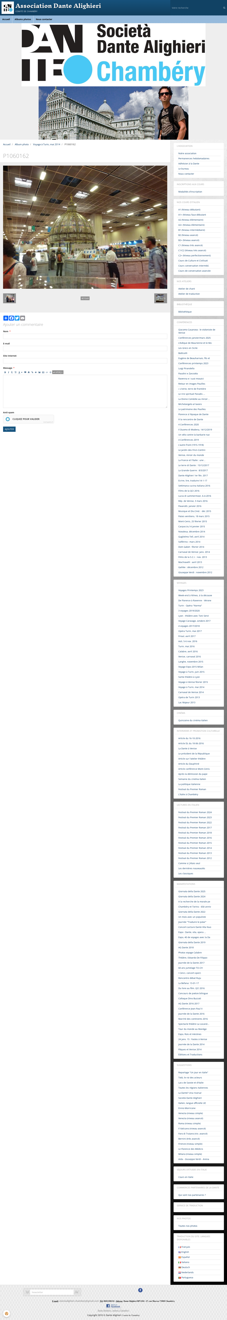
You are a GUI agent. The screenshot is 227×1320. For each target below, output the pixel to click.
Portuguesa (187, 1277)
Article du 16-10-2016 (189, 738)
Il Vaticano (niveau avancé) (192, 1128)
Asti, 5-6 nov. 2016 (187, 641)
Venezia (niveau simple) (190, 1113)
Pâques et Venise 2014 (190, 1049)
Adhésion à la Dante (188, 163)
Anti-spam (8, 412)
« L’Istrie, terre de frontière (192, 388)
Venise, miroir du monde (191, 455)
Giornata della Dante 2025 (191, 891)
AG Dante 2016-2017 (188, 1003)
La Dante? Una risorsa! (190, 1092)
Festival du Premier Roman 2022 (195, 822)
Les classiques (185, 873)
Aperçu (59, 372)
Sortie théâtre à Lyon (189, 676)
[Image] (39, 372)
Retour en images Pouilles (191, 383)
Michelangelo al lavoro (190, 404)
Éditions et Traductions (190, 1054)
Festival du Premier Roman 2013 (195, 853)
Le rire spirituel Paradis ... (191, 393)
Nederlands (187, 1272)
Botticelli (182, 353)
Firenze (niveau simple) (190, 1143)
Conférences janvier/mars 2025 (194, 337)
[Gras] (5, 372)
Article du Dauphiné (188, 763)
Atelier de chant (186, 288)
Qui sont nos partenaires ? (192, 1194)
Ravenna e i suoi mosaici (191, 378)
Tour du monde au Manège (192, 1029)
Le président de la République (194, 753)
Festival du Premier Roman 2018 (195, 832)
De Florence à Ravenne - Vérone (194, 600)
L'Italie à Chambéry (188, 794)
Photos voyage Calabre (190, 952)
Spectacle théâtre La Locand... (193, 1023)
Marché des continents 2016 (193, 1018)
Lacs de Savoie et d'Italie (191, 1082)
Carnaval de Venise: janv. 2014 (194, 551)
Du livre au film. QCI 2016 (191, 988)
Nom (5, 331)
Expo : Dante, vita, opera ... (192, 932)
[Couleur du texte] (20, 372)
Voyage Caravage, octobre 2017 (194, 620)
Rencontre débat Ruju (189, 978)
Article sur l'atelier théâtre (192, 758)
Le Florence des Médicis (190, 1148)
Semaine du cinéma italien (192, 779)
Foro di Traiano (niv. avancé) (192, 1133)
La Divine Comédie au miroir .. (194, 399)
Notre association (187, 153)
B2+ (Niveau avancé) (188, 240)
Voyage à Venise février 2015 (193, 682)
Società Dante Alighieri (190, 1097)
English (185, 1251)
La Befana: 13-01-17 (188, 983)
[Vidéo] (43, 372)
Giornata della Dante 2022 (191, 911)
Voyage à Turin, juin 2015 (191, 671)
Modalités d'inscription (190, 191)
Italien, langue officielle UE (192, 1103)
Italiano (185, 1262)
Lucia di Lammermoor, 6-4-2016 (194, 495)
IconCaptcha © (48, 422)
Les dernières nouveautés (191, 868)
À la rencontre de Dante (190, 419)
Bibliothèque (185, 311)
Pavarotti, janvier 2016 (189, 506)
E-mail (6, 343)
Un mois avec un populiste (192, 916)
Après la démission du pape (192, 773)
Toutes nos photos (187, 1225)
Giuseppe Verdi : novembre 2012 (195, 572)
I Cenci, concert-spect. (189, 972)
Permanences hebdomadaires (193, 158)
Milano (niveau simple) (190, 1154)
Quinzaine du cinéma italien (193, 720)
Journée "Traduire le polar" (192, 921)
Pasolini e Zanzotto (188, 373)
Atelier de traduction (189, 293)
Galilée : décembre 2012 (190, 567)
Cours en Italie (185, 1177)
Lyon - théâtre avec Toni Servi (193, 615)
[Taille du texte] (15, 372)
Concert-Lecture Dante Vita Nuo (194, 927)
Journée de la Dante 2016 (191, 1013)
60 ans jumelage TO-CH (190, 967)
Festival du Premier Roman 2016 (195, 837)
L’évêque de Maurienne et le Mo (195, 342)
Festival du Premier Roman (192, 789)
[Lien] (32, 372)
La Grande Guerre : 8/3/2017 (193, 470)
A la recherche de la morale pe (194, 901)
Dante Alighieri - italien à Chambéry (113, 1310)
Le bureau (183, 168)
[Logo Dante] (113, 54)
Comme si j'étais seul (189, 863)
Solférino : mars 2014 (189, 541)
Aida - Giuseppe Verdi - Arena (193, 1159)
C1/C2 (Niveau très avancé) (192, 250)
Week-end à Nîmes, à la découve (195, 595)
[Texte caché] (36, 372)
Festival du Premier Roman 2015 (195, 842)
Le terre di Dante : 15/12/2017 (193, 465)
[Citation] (25, 372)
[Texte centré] (29, 372)
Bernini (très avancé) (189, 1138)
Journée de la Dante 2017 (191, 962)
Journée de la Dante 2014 (191, 1044)
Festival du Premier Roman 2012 (195, 858)
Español (185, 1257)
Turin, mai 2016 (186, 646)
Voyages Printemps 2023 (191, 590)
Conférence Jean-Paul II (190, 1008)
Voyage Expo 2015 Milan (190, 666)
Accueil (6, 19)
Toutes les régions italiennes (193, 1087)
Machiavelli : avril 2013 (190, 562)
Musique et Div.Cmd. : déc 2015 (194, 511)
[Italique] (8, 372)
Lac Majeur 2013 (186, 702)
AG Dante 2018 (186, 947)
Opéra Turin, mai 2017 (190, 631)
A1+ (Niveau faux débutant (192, 214)
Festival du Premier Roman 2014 (195, 847)
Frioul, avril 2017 (186, 636)
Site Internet (10, 355)
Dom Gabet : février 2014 (191, 546)
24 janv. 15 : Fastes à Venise (192, 1039)
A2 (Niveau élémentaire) (190, 219)
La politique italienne (189, 784)
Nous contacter (44, 19)
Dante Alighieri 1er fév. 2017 (193, 475)
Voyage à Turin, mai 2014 (46, 144)
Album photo (22, 144)
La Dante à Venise (187, 748)
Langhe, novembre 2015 (190, 661)
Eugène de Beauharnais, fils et (194, 358)
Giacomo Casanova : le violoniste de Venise (196, 331)
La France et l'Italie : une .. (191, 460)
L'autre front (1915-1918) (191, 444)
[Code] (47, 372)
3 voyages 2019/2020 (189, 610)
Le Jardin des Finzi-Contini (191, 449)
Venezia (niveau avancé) (190, 1118)
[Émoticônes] (50, 372)
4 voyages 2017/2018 (189, 625)
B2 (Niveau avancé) (188, 235)
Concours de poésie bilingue (193, 993)
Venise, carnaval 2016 (189, 656)
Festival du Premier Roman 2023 (195, 817)
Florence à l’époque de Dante (193, 414)
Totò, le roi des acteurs (190, 1077)
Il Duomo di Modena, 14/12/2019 (195, 429)
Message (7, 367)
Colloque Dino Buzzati (189, 998)
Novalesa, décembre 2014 (191, 531)
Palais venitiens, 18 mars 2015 (194, 516)
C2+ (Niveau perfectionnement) (194, 255)
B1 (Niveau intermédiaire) (191, 229)
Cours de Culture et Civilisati (193, 260)
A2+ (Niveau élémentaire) (191, 224)
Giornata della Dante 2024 (191, 896)
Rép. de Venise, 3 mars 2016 (193, 500)
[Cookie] (6, 1313)
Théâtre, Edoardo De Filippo (192, 957)
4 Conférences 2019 (188, 439)
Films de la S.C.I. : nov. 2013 (192, 557)
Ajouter (9, 429)
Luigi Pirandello (186, 368)
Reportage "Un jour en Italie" (193, 1072)
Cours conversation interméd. (193, 265)
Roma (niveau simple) (189, 1123)
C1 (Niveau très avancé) (190, 245)
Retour (85, 298)
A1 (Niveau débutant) (189, 209)
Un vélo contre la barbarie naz (194, 434)
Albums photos (23, 19)
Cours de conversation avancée (194, 270)
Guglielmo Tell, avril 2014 (191, 536)
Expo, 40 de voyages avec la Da (194, 937)
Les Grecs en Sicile (188, 348)
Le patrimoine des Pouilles (192, 409)
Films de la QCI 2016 (188, 490)
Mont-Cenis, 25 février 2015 (192, 521)
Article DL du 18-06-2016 (191, 743)
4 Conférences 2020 (188, 424)
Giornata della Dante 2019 (191, 942)
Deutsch (185, 1267)
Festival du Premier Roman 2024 (195, 812)
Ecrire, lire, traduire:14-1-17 (192, 480)
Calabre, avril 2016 (188, 651)
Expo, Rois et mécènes (189, 1034)
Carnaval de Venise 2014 (191, 692)
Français (185, 1246)
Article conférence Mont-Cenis (194, 768)
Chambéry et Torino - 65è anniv (194, 906)
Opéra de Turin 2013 (189, 697)
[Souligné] (12, 372)
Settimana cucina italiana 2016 (194, 485)
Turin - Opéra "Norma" (190, 605)
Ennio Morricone (186, 1108)
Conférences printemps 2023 (193, 363)
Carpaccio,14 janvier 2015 (191, 526)
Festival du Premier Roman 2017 (195, 827)
